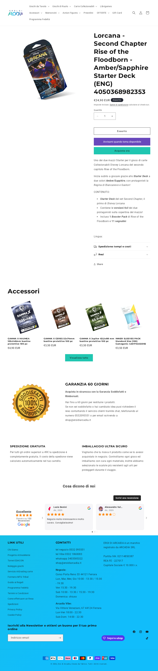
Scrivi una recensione (127, 498)
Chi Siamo (13, 549)
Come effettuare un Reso (21, 598)
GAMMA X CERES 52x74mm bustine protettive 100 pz (59, 339)
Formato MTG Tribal (18, 577)
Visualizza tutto (79, 357)
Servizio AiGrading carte (20, 571)
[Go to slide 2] (94, 531)
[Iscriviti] (59, 637)
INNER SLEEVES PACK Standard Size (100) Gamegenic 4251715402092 (131, 341)
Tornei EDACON (16, 560)
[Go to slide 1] (92, 531)
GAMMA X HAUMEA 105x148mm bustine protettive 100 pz (19, 341)
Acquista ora (122, 150)
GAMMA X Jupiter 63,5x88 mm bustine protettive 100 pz (97, 339)
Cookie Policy (15, 615)
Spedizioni (13, 604)
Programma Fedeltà (18, 587)
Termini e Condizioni (18, 593)
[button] (39, 6)
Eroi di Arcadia (64, 664)
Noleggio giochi (16, 566)
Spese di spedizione (119, 105)
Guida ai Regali (15, 582)
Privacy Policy (15, 609)
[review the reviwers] (89, 509)
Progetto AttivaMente (19, 555)
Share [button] (100, 264)
